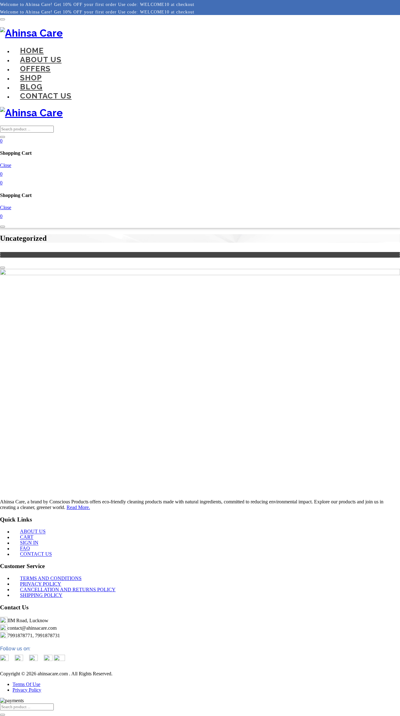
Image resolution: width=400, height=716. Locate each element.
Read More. (78, 507)
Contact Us (46, 95)
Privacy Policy (26, 690)
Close (5, 165)
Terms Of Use (26, 684)
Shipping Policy (41, 595)
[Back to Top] (2, 268)
